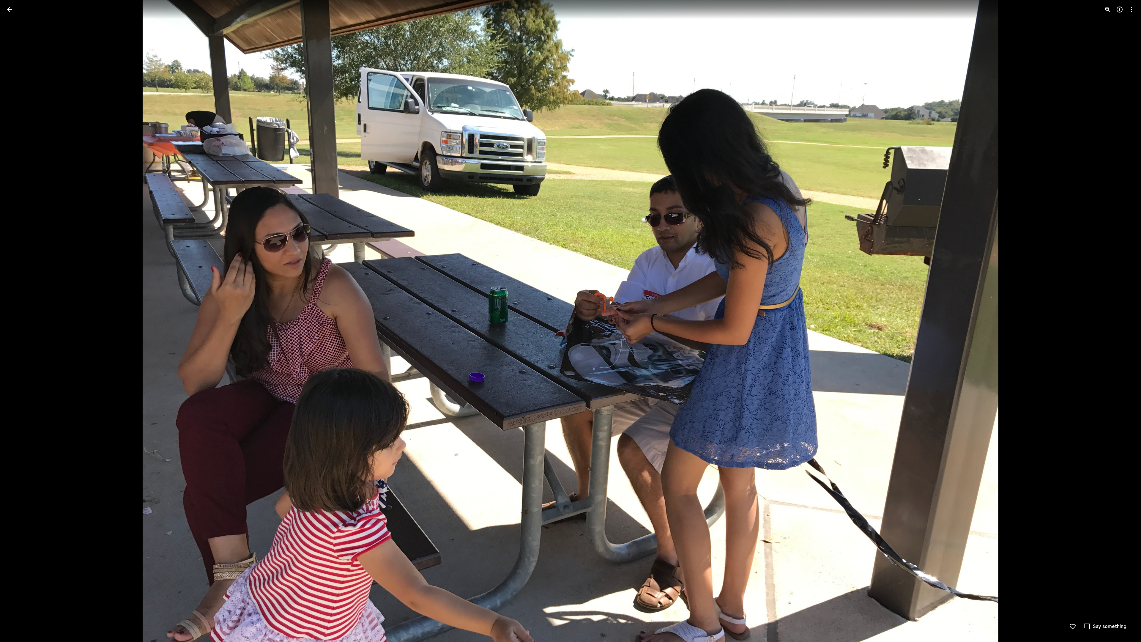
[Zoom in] (1108, 9)
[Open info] (1120, 9)
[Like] (1072, 626)
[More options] (1131, 9)
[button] (16, 321)
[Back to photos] (9, 9)
